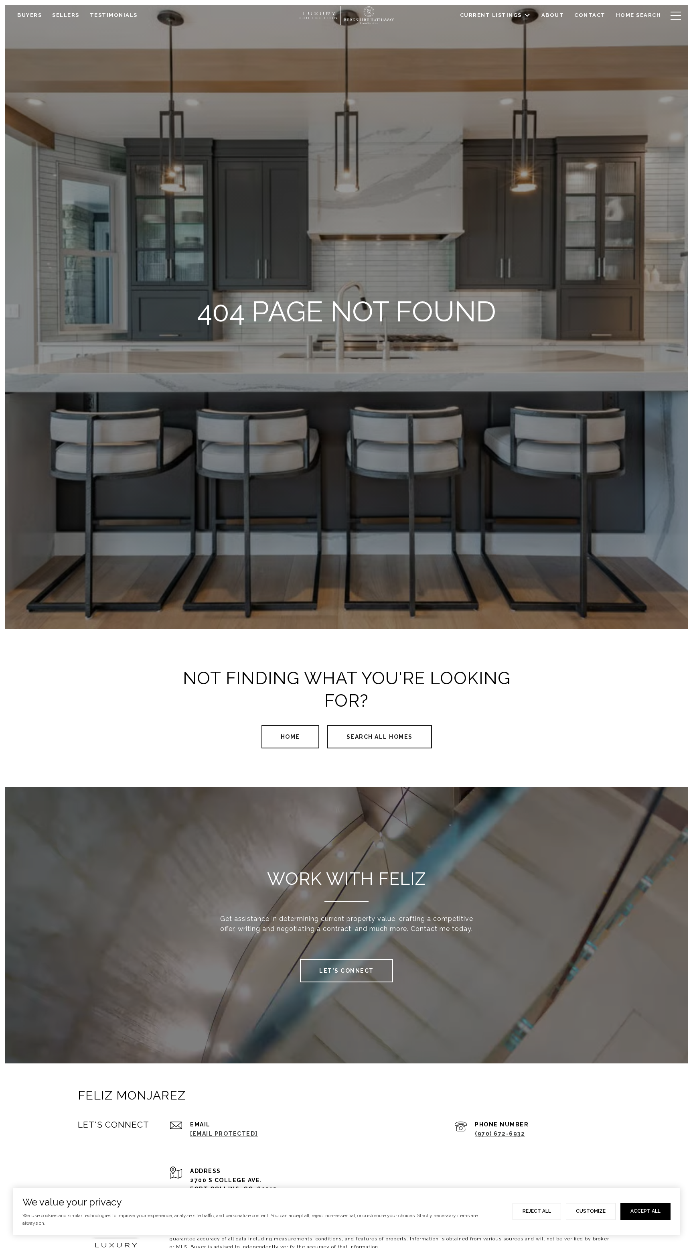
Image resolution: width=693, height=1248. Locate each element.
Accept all (645, 1211)
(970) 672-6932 (500, 1133)
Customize (591, 1211)
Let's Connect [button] (346, 971)
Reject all (537, 1211)
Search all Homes (379, 737)
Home (290, 737)
